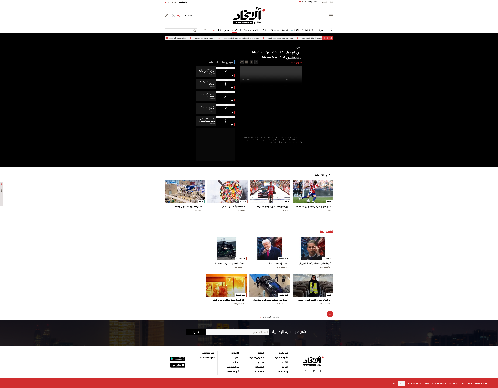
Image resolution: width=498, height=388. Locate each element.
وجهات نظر (274, 30)
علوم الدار (321, 30)
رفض (393, 383)
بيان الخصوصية (233, 367)
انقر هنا (436, 383)
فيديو (234, 30)
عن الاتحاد (234, 362)
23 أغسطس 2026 (282, 304)
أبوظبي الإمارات (309, 1)
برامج (226, 30)
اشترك (196, 332)
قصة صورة (259, 371)
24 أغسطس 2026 (325, 267)
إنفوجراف (259, 367)
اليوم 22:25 (241, 210)
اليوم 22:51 (284, 210)
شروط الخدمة (233, 371)
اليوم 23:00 (327, 210)
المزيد (218, 30)
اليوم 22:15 (198, 210)
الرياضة (285, 30)
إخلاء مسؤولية (208, 353)
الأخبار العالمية (307, 30)
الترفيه (263, 30)
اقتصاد (295, 30)
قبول (401, 383)
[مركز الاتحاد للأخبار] (249, 15)
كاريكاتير (235, 353)
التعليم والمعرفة (250, 30)
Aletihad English (207, 357)
